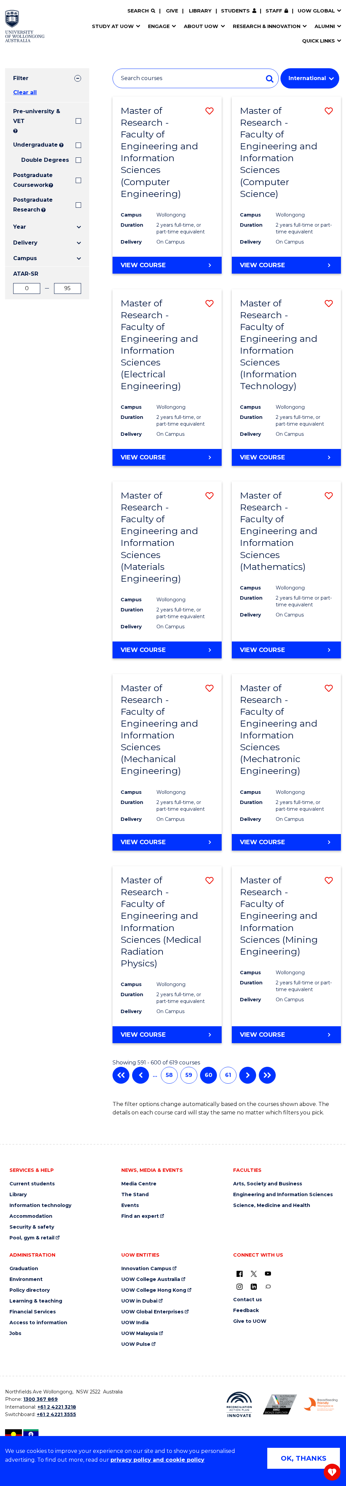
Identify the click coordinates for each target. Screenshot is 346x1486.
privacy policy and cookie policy (157, 1460)
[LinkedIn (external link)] (253, 1286)
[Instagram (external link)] (239, 1286)
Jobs (15, 1333)
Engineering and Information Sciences (283, 1195)
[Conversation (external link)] (268, 1286)
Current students (32, 1184)
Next (247, 1075)
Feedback (246, 1310)
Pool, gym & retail (31, 1238)
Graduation (23, 1268)
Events (130, 1205)
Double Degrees (45, 160)
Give (172, 11)
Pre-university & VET (36, 116)
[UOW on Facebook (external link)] (239, 1273)
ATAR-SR (25, 274)
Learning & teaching (35, 1301)
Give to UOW (249, 1321)
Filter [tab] (20, 78)
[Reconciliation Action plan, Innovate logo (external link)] (239, 1404)
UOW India (135, 1323)
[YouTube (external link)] (268, 1273)
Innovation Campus (146, 1268)
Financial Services (32, 1312)
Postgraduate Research (26, 205)
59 (189, 1075)
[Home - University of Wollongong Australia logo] (25, 26)
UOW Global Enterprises (152, 1312)
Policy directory (29, 1290)
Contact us (247, 1300)
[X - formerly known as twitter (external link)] (253, 1273)
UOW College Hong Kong (153, 1290)
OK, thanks (303, 1458)
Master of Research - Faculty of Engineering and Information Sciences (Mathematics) (278, 531)
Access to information (38, 1323)
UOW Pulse (135, 1344)
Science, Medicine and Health (271, 1205)
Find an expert (140, 1216)
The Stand (135, 1195)
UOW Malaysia (139, 1333)
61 (228, 1075)
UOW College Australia (150, 1279)
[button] (209, 111)
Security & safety (31, 1227)
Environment (26, 1279)
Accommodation (30, 1216)
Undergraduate (35, 145)
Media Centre (138, 1184)
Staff (274, 11)
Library (200, 11)
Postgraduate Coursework (30, 180)
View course (143, 265)
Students (235, 11)
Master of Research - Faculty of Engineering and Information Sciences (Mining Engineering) (279, 916)
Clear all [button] (25, 92)
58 (169, 1075)
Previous (140, 1075)
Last (267, 1075)
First (121, 1075)
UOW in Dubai (139, 1301)
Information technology (40, 1205)
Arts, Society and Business (267, 1184)
